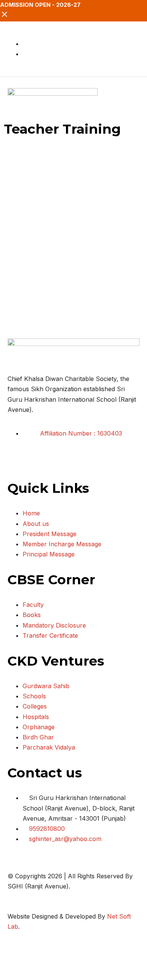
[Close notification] (4, 16)
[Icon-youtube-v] (58, 461)
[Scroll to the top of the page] (2, 957)
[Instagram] (37, 461)
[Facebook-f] (17, 461)
